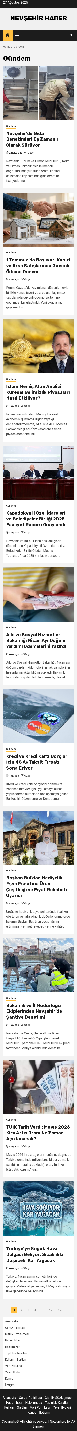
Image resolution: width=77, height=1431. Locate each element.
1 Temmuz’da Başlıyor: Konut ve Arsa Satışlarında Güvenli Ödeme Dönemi (38, 265)
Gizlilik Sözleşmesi (17, 1334)
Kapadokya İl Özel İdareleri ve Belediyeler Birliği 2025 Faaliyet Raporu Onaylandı (36, 518)
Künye (9, 1378)
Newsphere (58, 1421)
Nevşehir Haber (38, 18)
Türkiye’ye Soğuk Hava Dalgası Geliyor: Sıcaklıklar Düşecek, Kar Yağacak (36, 1254)
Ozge (31, 152)
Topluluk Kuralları (16, 1353)
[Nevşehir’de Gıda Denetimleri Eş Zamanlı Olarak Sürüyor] (38, 93)
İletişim (10, 1385)
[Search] (71, 35)
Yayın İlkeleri (13, 1372)
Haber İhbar (12, 1340)
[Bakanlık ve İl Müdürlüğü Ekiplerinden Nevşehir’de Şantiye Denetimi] (38, 965)
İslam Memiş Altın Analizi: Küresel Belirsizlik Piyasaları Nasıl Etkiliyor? (38, 392)
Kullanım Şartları (15, 1359)
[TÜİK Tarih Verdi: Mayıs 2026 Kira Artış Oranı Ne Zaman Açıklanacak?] (38, 1087)
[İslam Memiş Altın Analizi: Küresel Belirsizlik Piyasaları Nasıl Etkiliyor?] (38, 346)
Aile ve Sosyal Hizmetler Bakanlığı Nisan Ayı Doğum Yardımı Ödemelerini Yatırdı (36, 640)
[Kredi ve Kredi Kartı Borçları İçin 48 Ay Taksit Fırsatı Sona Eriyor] (38, 716)
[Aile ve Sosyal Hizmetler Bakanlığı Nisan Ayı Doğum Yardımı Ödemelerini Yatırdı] (38, 594)
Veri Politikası (13, 1366)
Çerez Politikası (15, 1327)
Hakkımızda (12, 1346)
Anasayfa (11, 1321)
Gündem (11, 126)
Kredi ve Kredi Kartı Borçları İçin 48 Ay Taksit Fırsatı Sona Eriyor (37, 762)
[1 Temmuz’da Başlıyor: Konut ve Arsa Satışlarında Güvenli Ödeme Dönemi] (38, 220)
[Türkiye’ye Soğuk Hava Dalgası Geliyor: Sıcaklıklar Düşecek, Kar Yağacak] (38, 1208)
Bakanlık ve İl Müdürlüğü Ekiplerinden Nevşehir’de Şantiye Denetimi (34, 1011)
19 (50, 1310)
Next (60, 1310)
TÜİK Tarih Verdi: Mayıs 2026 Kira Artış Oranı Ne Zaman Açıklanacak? (38, 1133)
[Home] (8, 36)
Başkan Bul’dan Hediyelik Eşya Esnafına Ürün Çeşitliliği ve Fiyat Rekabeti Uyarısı (36, 886)
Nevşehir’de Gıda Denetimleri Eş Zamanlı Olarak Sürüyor (32, 139)
